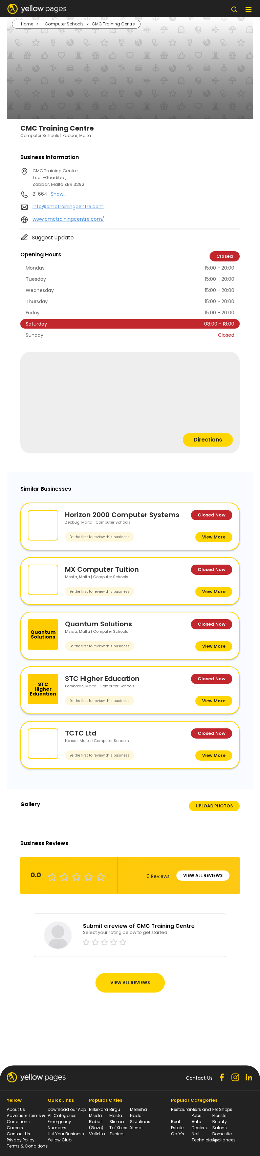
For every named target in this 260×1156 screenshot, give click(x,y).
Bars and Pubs (201, 1112)
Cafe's (177, 1134)
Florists (219, 1115)
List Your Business (66, 1134)
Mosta (115, 1115)
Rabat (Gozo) (96, 1125)
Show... (58, 194)
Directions (208, 440)
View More (213, 537)
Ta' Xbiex (118, 1128)
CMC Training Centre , (58, 178)
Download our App (67, 1109)
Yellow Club (59, 1140)
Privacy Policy (21, 1140)
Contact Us (18, 1134)
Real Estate (177, 1125)
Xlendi (136, 1128)
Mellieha (138, 1109)
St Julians (140, 1121)
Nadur (136, 1115)
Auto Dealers (199, 1125)
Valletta (97, 1134)
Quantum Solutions (98, 624)
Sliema (116, 1121)
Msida (95, 1115)
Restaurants (183, 1109)
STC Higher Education (102, 678)
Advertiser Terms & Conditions (26, 1118)
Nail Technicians (204, 1137)
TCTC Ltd (80, 733)
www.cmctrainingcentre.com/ (68, 219)
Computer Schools (64, 24)
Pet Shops (222, 1109)
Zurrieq (116, 1134)
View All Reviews (203, 875)
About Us (16, 1109)
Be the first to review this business (99, 537)
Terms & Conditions (27, 1146)
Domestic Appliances (224, 1137)
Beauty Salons (219, 1125)
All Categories (62, 1115)
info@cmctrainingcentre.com (68, 206)
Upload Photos (214, 806)
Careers (15, 1128)
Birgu (114, 1109)
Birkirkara (98, 1109)
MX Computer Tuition (102, 569)
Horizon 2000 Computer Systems (122, 515)
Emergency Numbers (59, 1125)
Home (27, 24)
